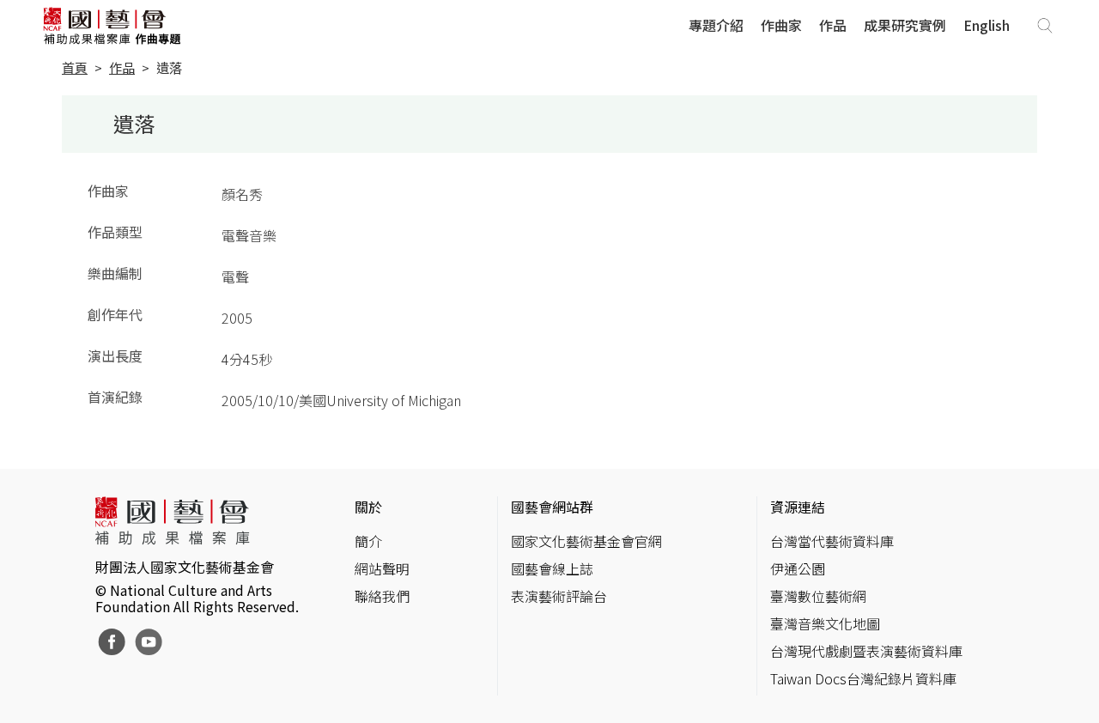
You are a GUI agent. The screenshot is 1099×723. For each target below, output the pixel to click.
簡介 (368, 541)
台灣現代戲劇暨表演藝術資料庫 (866, 651)
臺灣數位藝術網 (818, 596)
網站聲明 (382, 568)
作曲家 (781, 25)
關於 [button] (368, 506)
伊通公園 (797, 568)
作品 (833, 25)
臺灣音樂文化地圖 (825, 623)
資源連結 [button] (797, 506)
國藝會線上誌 (552, 568)
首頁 (75, 67)
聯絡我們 (382, 596)
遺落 (169, 67)
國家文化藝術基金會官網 (586, 541)
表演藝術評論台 (559, 596)
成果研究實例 (905, 25)
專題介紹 (716, 25)
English (986, 25)
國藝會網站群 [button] (552, 506)
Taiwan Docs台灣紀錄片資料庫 (863, 678)
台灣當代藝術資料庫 (832, 541)
